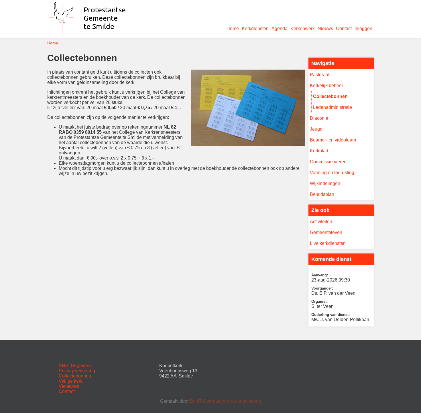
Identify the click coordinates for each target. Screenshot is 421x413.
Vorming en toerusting (332, 172)
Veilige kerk (70, 381)
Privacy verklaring (77, 370)
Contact (344, 28)
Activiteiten (321, 221)
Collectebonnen (330, 96)
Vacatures (69, 386)
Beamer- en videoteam (333, 139)
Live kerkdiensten (328, 243)
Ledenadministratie (332, 107)
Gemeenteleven (326, 232)
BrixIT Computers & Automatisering (225, 401)
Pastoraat (319, 74)
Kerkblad (319, 150)
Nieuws (325, 28)
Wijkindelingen (325, 183)
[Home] (88, 35)
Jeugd (316, 129)
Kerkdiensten (255, 28)
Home (233, 28)
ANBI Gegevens (75, 365)
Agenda (280, 28)
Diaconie (319, 118)
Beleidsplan (322, 194)
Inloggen (363, 28)
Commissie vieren (328, 161)
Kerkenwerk (302, 28)
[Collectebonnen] (248, 144)
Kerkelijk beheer (326, 85)
